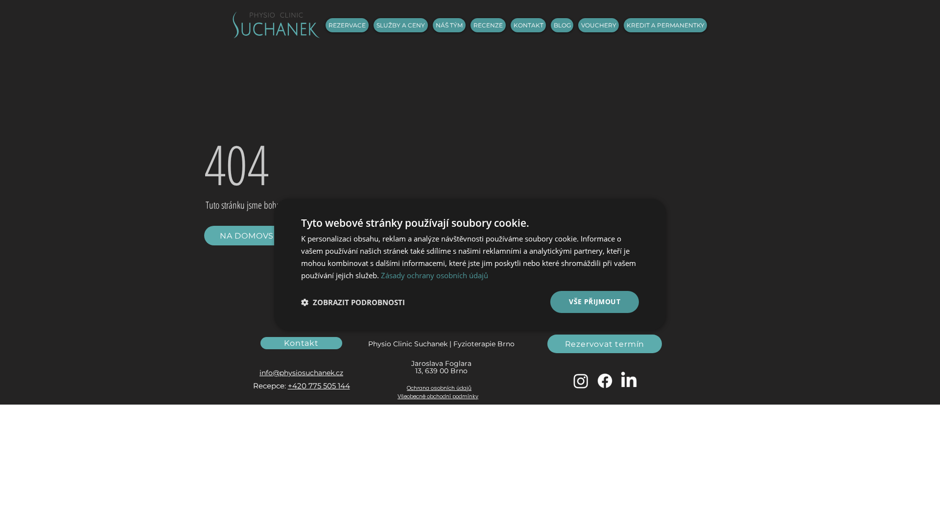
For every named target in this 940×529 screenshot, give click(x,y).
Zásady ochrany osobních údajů (434, 275)
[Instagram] (580, 380)
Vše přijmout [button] (594, 301)
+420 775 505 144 (319, 385)
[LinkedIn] (628, 380)
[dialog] (470, 264)
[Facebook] (604, 380)
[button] (353, 302)
